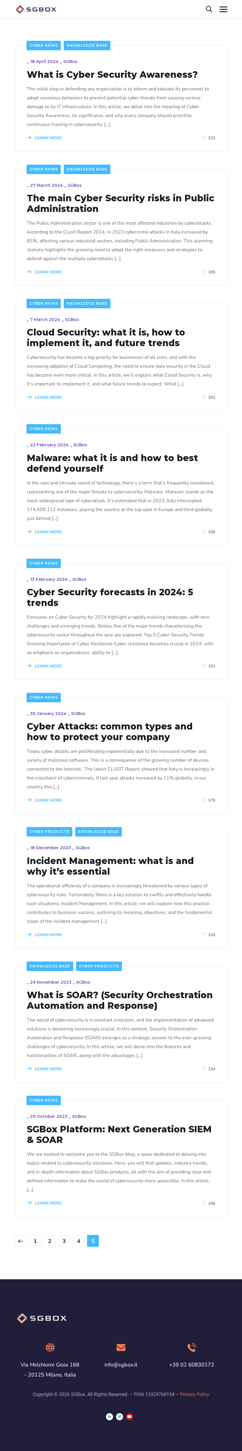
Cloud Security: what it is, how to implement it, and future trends (106, 337)
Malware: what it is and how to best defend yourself (112, 463)
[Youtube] (129, 1416)
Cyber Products (49, 831)
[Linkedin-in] (109, 1416)
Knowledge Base (87, 45)
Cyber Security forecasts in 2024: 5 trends (110, 597)
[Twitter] (119, 1416)
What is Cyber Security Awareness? (112, 74)
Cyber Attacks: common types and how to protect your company (110, 731)
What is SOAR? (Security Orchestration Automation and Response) (120, 1000)
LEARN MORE (48, 138)
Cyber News (44, 45)
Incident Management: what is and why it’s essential (110, 866)
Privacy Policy (194, 1394)
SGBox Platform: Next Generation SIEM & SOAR (119, 1134)
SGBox (70, 61)
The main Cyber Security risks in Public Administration (120, 203)
